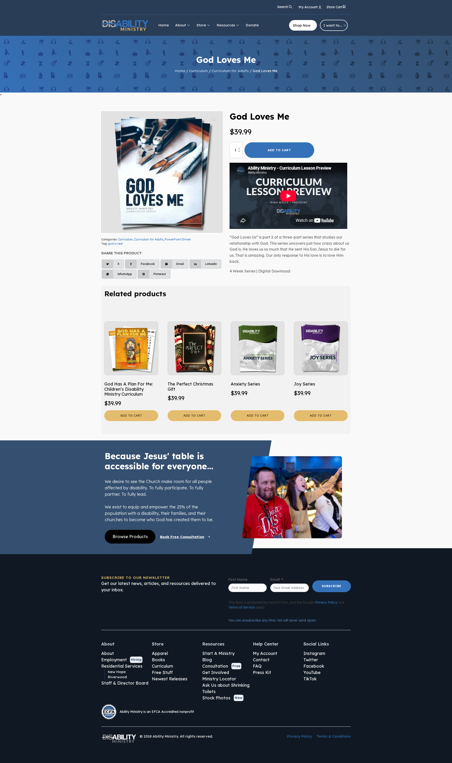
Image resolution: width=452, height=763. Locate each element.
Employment (114, 659)
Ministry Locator (219, 679)
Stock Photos (216, 698)
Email (275, 579)
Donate (252, 25)
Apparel (160, 653)
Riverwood (117, 677)
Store (201, 25)
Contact (261, 659)
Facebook (313, 666)
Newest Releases (169, 679)
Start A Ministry (218, 653)
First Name (237, 579)
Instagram (314, 653)
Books (158, 659)
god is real (115, 243)
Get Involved (215, 672)
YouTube (312, 672)
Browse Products (130, 536)
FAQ (257, 666)
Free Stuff (162, 672)
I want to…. (332, 25)
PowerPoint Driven (178, 239)
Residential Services (121, 666)
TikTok (310, 679)
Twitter (310, 659)
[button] (336, 7)
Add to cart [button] (131, 415)
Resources (226, 25)
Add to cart (279, 150)
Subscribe (331, 586)
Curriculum (198, 71)
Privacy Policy (326, 602)
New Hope (117, 672)
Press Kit (262, 672)
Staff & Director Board (124, 683)
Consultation (215, 666)
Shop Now (302, 25)
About (180, 25)
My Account (265, 653)
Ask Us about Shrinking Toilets (226, 688)
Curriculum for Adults (230, 71)
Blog (207, 659)
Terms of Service (241, 607)
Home (163, 25)
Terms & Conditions (334, 736)
